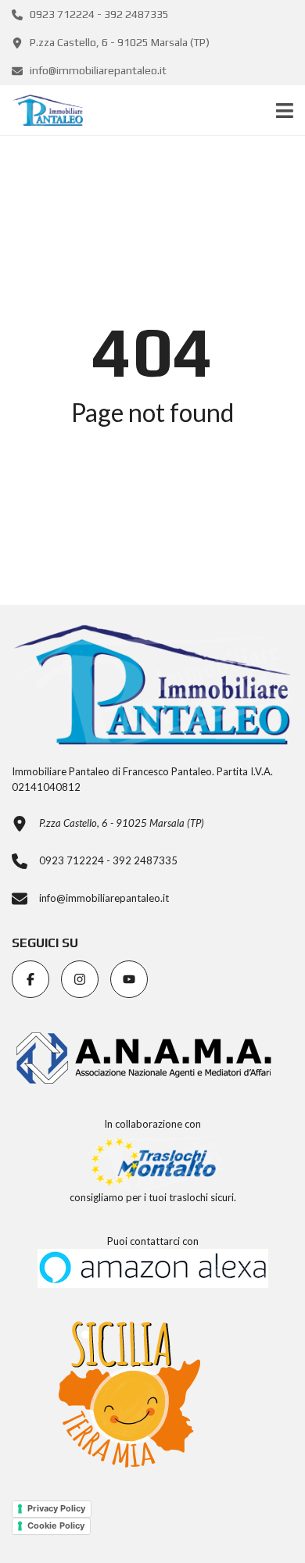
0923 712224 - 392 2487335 (98, 14)
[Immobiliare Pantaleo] (42, 110)
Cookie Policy (55, 1525)
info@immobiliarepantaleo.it (97, 70)
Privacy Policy (56, 1508)
